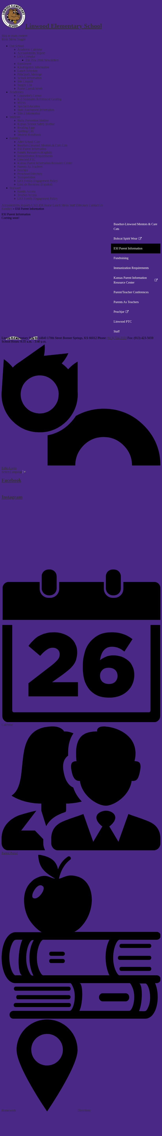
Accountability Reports (16, 205)
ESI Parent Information (31, 148)
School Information (29, 77)
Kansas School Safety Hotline (36, 124)
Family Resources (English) (34, 152)
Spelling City (25, 131)
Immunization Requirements (35, 156)
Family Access (26, 191)
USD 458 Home (41, 205)
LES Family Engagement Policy (37, 180)
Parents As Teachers (29, 166)
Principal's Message (29, 74)
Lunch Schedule (27, 70)
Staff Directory (79, 205)
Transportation (26, 177)
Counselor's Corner (29, 95)
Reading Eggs (26, 127)
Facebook (11, 480)
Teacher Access (27, 195)
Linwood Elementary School (63, 25)
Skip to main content (14, 35)
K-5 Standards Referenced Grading (39, 99)
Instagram (12, 496)
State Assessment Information (35, 109)
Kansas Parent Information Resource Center (44, 163)
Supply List (24, 85)
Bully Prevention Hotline (33, 120)
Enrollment (24, 63)
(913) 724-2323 (117, 338)
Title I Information (28, 113)
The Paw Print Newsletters (42, 60)
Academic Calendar (29, 49)
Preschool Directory (29, 173)
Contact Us (96, 205)
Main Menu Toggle (14, 39)
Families (7, 208)
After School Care (28, 141)
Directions (84, 1110)
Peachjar (22, 170)
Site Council (25, 81)
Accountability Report (31, 53)
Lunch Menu (61, 205)
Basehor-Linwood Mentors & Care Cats (42, 145)
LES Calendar (26, 56)
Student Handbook (29, 134)
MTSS (21, 102)
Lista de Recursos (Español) (34, 184)
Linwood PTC (26, 159)
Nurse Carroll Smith (29, 88)
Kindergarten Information (33, 67)
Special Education (28, 106)
